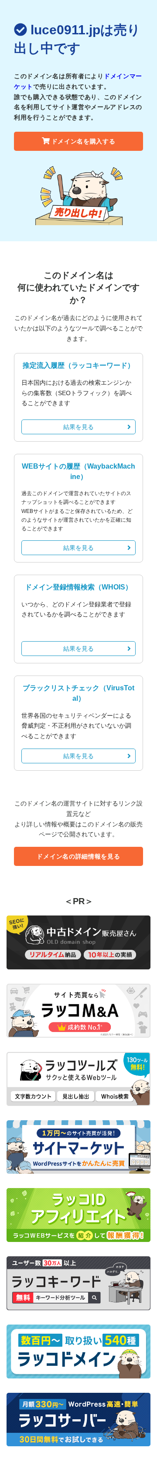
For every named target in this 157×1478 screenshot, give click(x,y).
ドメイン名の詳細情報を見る (78, 856)
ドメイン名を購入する (83, 141)
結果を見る (78, 426)
